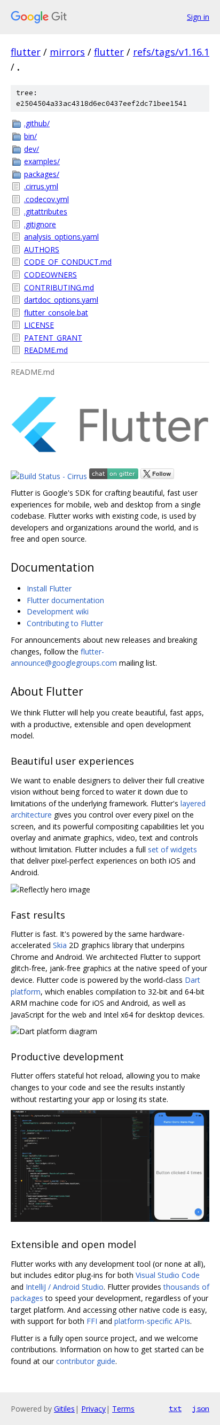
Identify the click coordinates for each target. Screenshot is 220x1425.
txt (175, 1408)
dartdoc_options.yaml (61, 300)
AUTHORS (41, 249)
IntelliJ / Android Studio (65, 1287)
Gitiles (64, 1409)
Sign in (198, 17)
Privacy (93, 1409)
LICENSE (39, 325)
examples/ (42, 161)
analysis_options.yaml (61, 237)
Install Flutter (49, 588)
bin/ (30, 136)
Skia (60, 945)
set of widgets (172, 849)
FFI (92, 1321)
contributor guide (85, 1361)
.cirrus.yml (41, 186)
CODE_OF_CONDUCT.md (68, 262)
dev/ (31, 149)
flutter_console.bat (56, 312)
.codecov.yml (46, 199)
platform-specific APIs (152, 1321)
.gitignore (40, 224)
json (200, 1408)
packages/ (41, 174)
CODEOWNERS (50, 274)
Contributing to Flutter (65, 623)
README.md (46, 350)
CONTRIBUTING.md (59, 287)
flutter (26, 51)
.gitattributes (45, 211)
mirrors (67, 51)
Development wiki (58, 611)
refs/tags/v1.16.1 (171, 51)
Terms (123, 1409)
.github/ (37, 123)
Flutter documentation (65, 600)
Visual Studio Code (168, 1275)
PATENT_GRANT (53, 338)
